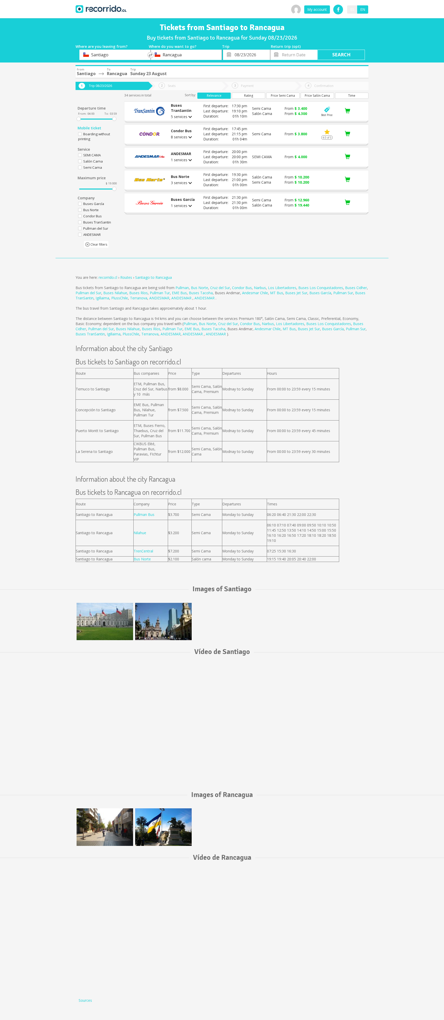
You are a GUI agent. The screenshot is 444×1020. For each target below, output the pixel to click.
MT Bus (276, 292)
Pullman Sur (343, 292)
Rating (248, 95)
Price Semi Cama (283, 95)
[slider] (79, 119)
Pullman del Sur (88, 292)
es (352, 9)
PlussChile (119, 298)
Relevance (214, 95)
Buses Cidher (356, 287)
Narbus (260, 287)
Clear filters (98, 244)
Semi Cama (92, 167)
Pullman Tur (160, 292)
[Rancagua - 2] (163, 827)
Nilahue (140, 532)
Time (351, 95)
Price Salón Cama (317, 95)
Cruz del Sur (220, 287)
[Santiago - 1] (105, 621)
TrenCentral (143, 551)
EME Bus (179, 292)
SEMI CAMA (92, 155)
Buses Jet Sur (296, 292)
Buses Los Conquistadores (320, 287)
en (362, 9)
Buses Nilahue (115, 292)
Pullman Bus (144, 514)
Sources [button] (85, 1000)
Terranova (138, 298)
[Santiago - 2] (163, 621)
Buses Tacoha (201, 292)
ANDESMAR (159, 298)
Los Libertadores (282, 287)
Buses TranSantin (90, 334)
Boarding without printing (94, 136)
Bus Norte (199, 287)
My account (317, 9)
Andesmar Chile (255, 292)
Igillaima (102, 298)
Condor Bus (242, 287)
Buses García (320, 292)
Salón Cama (93, 161)
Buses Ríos (138, 292)
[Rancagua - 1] (105, 827)
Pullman (182, 287)
